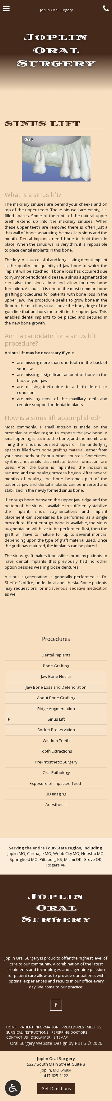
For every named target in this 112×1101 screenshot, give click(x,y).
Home (11, 1027)
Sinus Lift (56, 719)
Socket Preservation (56, 729)
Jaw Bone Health (56, 676)
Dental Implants (56, 655)
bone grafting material (63, 450)
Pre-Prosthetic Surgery (56, 762)
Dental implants (35, 238)
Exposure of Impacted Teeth (56, 783)
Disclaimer (40, 1037)
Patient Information (39, 1027)
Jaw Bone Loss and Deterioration (56, 687)
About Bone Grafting (56, 697)
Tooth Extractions (56, 751)
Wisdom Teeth (56, 740)
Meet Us (94, 1027)
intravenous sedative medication (76, 588)
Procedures (56, 638)
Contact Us (17, 1037)
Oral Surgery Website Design (39, 1043)
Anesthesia (56, 804)
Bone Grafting (56, 666)
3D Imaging (56, 794)
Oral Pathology (56, 772)
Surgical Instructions (27, 1032)
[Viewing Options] (13, 1088)
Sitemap (61, 1037)
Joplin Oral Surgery (56, 50)
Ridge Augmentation (56, 708)
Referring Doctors (69, 1032)
